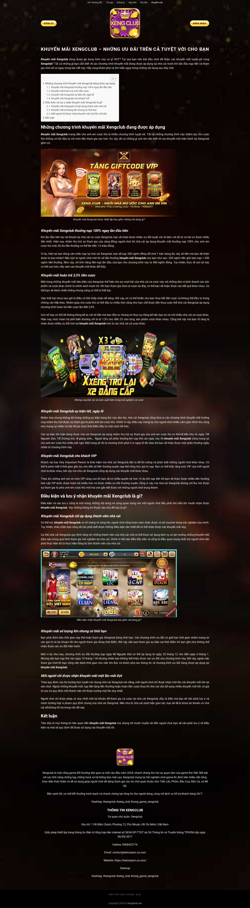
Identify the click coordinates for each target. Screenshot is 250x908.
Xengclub (46, 63)
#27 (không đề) (94, 2)
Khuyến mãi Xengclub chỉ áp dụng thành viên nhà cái (78, 106)
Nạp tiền (133, 2)
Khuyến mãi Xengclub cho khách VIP (70, 98)
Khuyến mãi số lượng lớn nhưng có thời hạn (74, 110)
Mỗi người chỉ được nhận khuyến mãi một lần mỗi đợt (79, 113)
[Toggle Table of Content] (111, 78)
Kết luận (49, 117)
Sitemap (125, 868)
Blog (138, 894)
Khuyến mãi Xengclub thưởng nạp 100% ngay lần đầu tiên (81, 87)
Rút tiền (144, 2)
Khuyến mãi (157, 2)
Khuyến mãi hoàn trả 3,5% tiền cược (70, 91)
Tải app (109, 2)
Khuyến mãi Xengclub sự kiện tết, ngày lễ (72, 94)
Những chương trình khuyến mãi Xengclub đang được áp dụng (80, 83)
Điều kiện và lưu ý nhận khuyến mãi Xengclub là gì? (74, 102)
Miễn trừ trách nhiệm (121, 894)
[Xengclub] (125, 23)
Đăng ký (121, 2)
